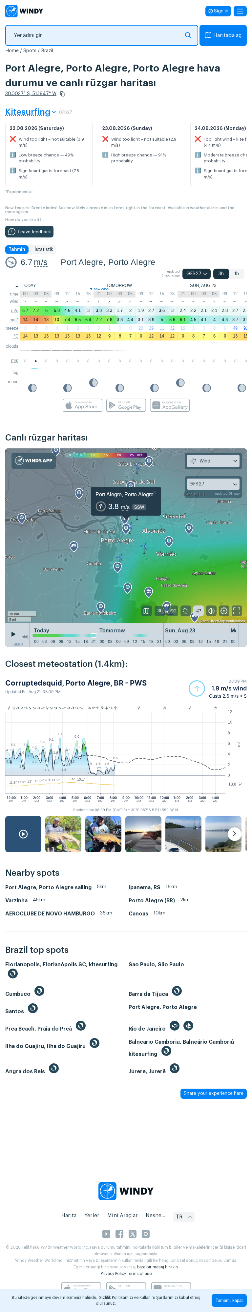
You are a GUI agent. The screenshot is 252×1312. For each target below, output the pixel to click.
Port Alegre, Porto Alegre (108, 262)
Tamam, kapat (229, 1300)
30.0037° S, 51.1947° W (30, 94)
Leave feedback (34, 231)
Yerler (91, 1215)
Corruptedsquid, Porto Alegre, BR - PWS (76, 683)
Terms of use (139, 1274)
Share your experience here (213, 1093)
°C (16, 336)
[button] (62, 94)
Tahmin (17, 249)
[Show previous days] (25, 637)
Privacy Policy (113, 1274)
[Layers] (146, 610)
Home (12, 51)
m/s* (14, 319)
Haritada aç (227, 35)
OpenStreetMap (212, 620)
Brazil (47, 51)
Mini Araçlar (122, 1215)
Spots (29, 51)
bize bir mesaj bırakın (157, 1267)
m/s (41, 262)
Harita (68, 1215)
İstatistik (43, 249)
